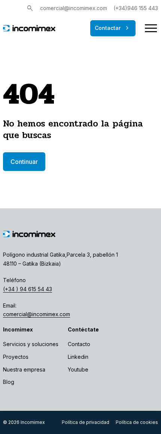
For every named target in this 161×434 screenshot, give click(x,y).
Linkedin (78, 357)
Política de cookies (137, 422)
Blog (8, 382)
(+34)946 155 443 (135, 8)
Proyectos (15, 357)
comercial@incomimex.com (73, 8)
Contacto (79, 344)
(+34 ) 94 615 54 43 (27, 289)
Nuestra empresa (24, 369)
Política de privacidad (85, 422)
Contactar (113, 28)
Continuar (24, 161)
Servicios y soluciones (30, 344)
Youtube (78, 369)
